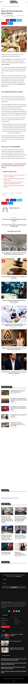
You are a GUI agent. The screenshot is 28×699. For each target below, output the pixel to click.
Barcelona (17, 620)
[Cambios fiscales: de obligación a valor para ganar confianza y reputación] (14, 361)
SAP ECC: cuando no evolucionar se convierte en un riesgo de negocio (20, 536)
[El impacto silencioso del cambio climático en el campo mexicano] (5, 650)
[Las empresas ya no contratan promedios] (7, 547)
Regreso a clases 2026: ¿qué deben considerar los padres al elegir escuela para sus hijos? (6, 537)
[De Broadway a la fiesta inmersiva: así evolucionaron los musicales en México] (5, 408)
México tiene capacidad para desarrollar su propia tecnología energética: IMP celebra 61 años (21, 518)
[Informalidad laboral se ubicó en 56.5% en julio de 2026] (5, 392)
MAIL (8, 626)
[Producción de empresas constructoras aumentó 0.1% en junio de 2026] (5, 424)
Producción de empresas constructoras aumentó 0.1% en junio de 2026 (17, 424)
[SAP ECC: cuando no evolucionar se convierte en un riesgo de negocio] (21, 529)
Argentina (3, 618)
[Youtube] (14, 611)
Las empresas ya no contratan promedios (6, 553)
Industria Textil (19, 193)
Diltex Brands (4, 193)
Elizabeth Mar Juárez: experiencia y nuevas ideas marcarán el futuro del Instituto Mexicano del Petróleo (7, 519)
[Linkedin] (16, 611)
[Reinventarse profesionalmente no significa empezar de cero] (21, 547)
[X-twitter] (11, 611)
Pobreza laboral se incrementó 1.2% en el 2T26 (18, 415)
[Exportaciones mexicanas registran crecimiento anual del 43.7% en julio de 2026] (5, 400)
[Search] (26, 2)
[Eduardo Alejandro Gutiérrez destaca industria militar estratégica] (14, 290)
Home (14, 681)
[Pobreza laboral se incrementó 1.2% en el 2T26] (5, 416)
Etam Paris (12, 193)
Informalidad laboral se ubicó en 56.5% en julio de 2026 (17, 391)
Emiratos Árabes (4, 620)
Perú (16, 618)
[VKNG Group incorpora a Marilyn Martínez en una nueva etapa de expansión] (14, 337)
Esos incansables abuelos (15, 641)
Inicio (2, 6)
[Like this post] (7, 20)
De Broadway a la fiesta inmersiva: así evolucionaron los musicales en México (18, 408)
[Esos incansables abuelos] (5, 643)
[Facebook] (9, 611)
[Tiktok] (19, 611)
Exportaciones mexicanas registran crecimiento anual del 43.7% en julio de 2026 (18, 400)
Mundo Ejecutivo (10, 15)
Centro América (18, 622)
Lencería (3, 195)
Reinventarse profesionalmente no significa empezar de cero (20, 554)
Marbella (3, 622)
